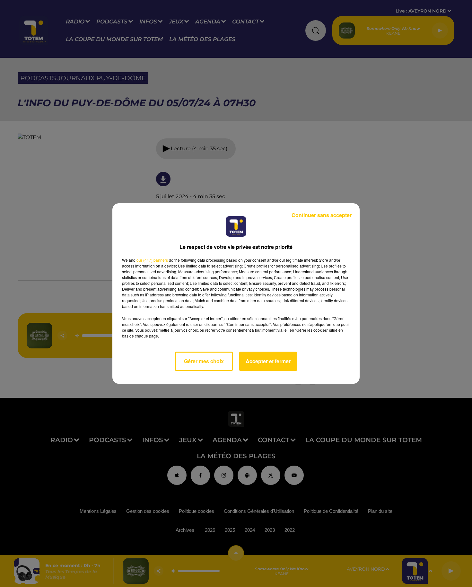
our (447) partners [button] (152, 260)
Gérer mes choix (204, 361)
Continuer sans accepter (322, 215)
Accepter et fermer (268, 361)
